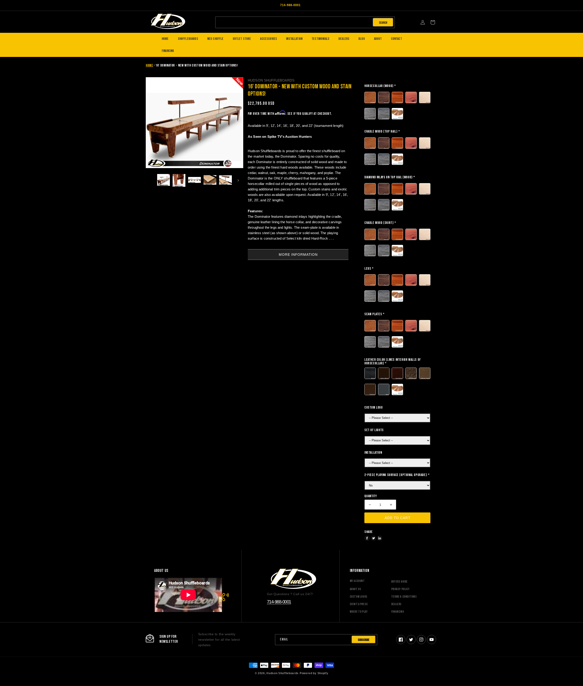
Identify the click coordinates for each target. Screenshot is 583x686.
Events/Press (359, 604)
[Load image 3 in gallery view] (194, 180)
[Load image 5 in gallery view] (225, 180)
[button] (433, 22)
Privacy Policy (400, 589)
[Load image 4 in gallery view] (210, 180)
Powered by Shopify (314, 673)
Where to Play (359, 612)
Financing (397, 612)
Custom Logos (358, 597)
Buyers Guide (399, 582)
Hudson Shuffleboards (282, 673)
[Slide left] (151, 180)
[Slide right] (238, 180)
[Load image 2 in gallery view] (179, 180)
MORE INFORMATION (298, 254)
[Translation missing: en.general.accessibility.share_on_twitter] (373, 538)
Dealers (396, 604)
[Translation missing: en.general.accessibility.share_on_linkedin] (379, 538)
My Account (357, 581)
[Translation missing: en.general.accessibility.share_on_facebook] (367, 538)
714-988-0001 (279, 601)
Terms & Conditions (404, 597)
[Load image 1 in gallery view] (163, 180)
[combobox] (294, 22)
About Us (355, 589)
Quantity (370, 496)
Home (149, 65)
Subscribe (363, 640)
